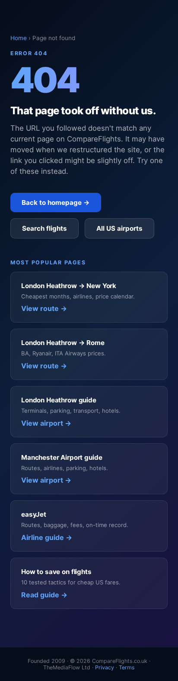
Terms (127, 667)
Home (18, 38)
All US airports (119, 228)
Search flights (44, 228)
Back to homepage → (56, 202)
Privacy (104, 667)
